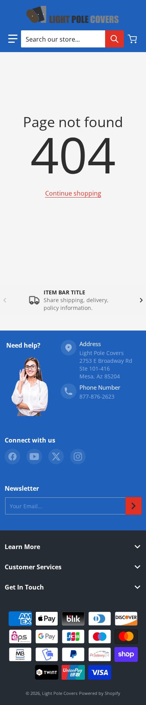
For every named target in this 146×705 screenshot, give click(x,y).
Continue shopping (73, 193)
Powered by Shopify (99, 693)
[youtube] (34, 456)
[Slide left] (4, 300)
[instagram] (78, 456)
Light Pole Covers (59, 693)
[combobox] (72, 38)
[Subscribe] (133, 506)
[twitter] (56, 456)
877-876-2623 (96, 396)
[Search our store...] (114, 38)
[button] (13, 39)
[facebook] (12, 456)
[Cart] (133, 39)
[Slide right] (141, 300)
